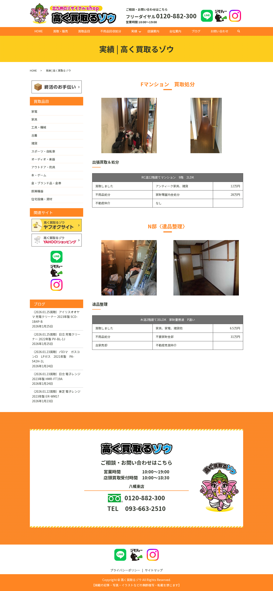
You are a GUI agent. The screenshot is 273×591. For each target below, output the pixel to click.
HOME (38, 31)
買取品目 (84, 31)
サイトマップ (154, 570)
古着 (34, 135)
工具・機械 (38, 127)
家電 (34, 111)
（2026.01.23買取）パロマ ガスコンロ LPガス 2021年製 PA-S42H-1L (56, 356)
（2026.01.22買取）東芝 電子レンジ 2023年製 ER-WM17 (56, 393)
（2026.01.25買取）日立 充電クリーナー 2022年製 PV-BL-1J (56, 336)
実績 (134, 31)
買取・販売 (60, 31)
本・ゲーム (38, 175)
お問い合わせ (219, 31)
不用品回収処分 (110, 31)
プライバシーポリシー (125, 570)
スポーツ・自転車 (43, 151)
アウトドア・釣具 (43, 167)
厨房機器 (37, 191)
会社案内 (175, 31)
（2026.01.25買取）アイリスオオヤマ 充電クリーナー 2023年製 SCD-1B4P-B (56, 317)
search (241, 31)
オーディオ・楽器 (43, 159)
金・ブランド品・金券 (46, 183)
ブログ (196, 31)
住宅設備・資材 (41, 199)
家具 (34, 119)
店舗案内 (153, 31)
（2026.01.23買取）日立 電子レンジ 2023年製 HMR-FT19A (56, 376)
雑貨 (34, 143)
